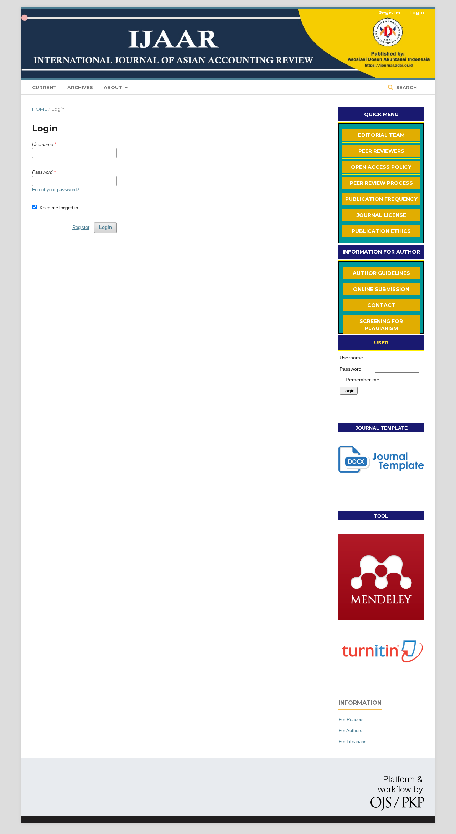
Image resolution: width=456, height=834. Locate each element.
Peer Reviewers (381, 151)
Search (406, 87)
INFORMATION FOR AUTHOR (381, 252)
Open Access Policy (381, 167)
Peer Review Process (381, 183)
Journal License (381, 215)
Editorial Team (381, 135)
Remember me (362, 379)
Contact (381, 305)
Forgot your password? (55, 189)
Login (416, 12)
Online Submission (381, 289)
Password (351, 369)
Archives (80, 87)
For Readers (351, 719)
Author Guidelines (381, 273)
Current (44, 87)
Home (39, 109)
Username (351, 357)
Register (389, 12)
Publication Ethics (381, 231)
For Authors (350, 730)
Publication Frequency (381, 199)
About (114, 87)
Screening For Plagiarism (381, 325)
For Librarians (352, 741)
